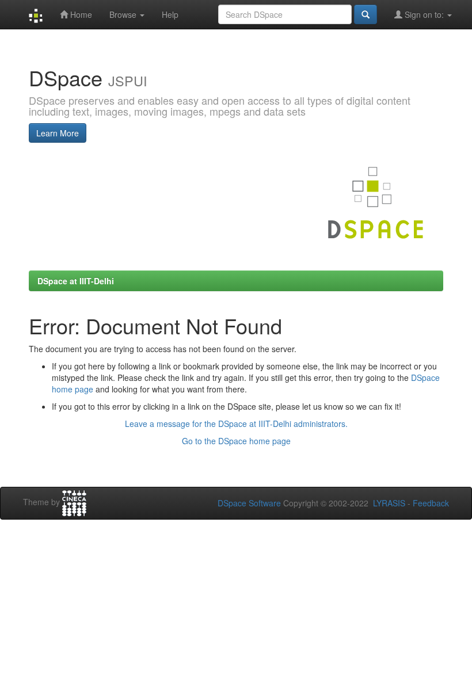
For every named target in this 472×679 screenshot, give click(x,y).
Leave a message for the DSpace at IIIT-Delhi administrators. (236, 423)
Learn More (57, 133)
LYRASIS (389, 503)
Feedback (431, 503)
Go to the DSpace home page (236, 441)
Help (170, 14)
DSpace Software (249, 503)
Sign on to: (424, 14)
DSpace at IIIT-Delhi (75, 281)
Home (80, 14)
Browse (124, 14)
